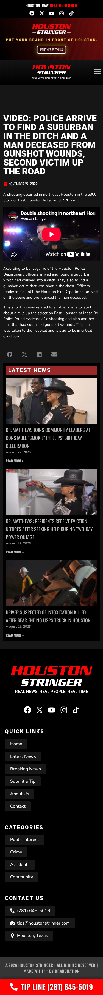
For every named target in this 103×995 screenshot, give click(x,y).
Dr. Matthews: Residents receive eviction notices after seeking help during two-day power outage (49, 529)
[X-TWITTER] (41, 13)
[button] (9, 354)
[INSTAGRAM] (61, 13)
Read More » (15, 460)
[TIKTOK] (71, 13)
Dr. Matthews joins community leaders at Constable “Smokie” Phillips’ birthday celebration (48, 437)
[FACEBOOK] (31, 13)
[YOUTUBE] (51, 13)
